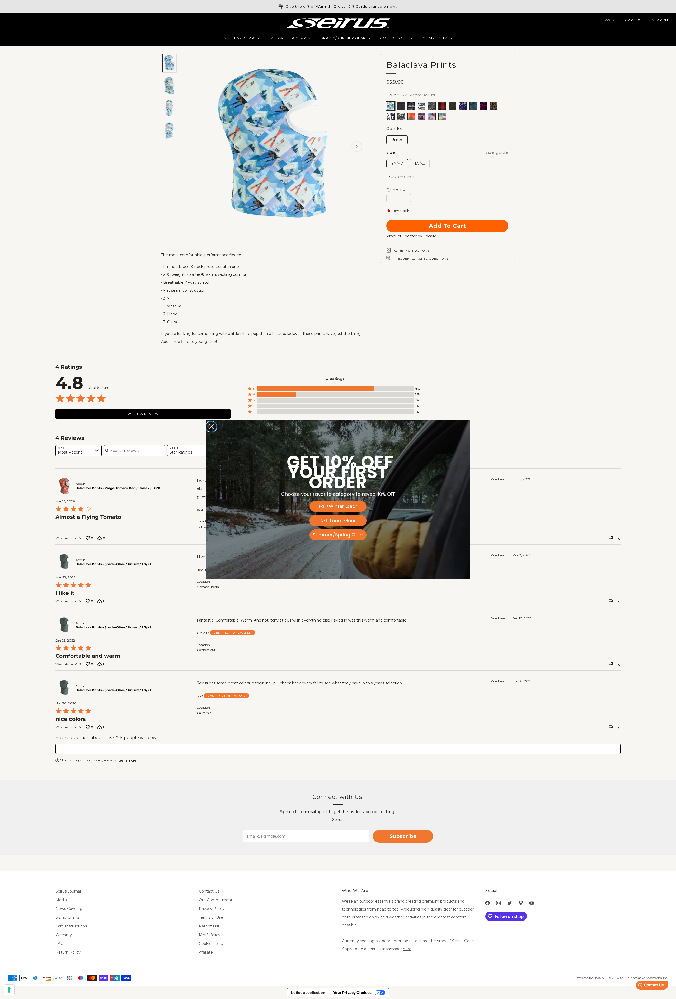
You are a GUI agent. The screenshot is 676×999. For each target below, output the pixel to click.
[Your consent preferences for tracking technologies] (9, 990)
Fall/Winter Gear (338, 506)
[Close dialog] (211, 426)
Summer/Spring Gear (338, 534)
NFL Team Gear (338, 520)
